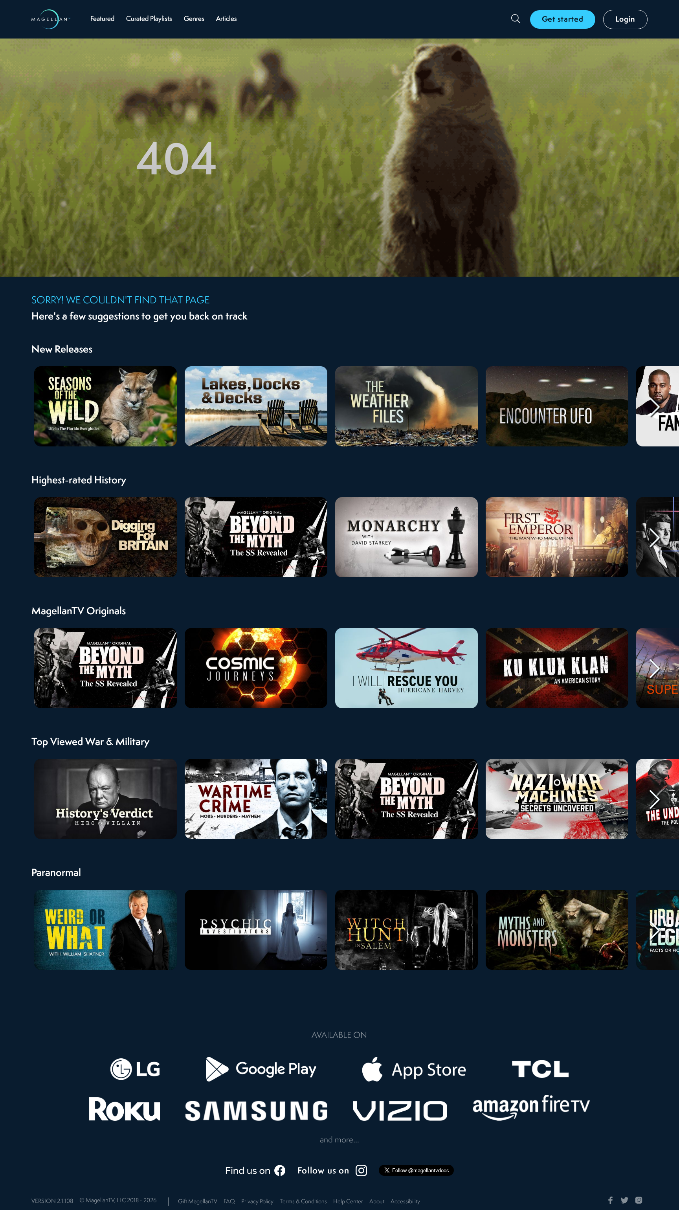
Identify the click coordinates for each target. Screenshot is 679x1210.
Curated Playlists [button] (149, 19)
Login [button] (625, 20)
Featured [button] (102, 19)
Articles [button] (226, 19)
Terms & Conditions (303, 1202)
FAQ (229, 1202)
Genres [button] (194, 19)
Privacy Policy (257, 1202)
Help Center (348, 1202)
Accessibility (405, 1202)
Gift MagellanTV (197, 1202)
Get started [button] (563, 20)
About (376, 1202)
